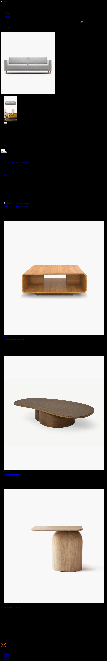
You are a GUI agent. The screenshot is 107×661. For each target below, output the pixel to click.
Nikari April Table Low (12, 607)
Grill (5, 10)
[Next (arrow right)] (104, 330)
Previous (6, 125)
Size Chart (3, 156)
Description (7, 174)
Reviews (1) (7, 175)
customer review (5, 136)
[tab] (55, 174)
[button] (5, 153)
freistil (27, 162)
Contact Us (7, 17)
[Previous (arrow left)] (3, 330)
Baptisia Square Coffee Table (14, 339)
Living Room (7, 27)
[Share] (101, 2)
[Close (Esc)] (105, 2)
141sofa (23, 162)
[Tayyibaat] (82, 23)
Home (5, 26)
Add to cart (4, 151)
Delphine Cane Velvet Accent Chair (16, 206)
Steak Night (7, 13)
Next (5, 127)
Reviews (6, 14)
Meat (5, 11)
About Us (6, 16)
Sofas (5, 29)
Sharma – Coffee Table (12, 474)
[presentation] (5, 123)
